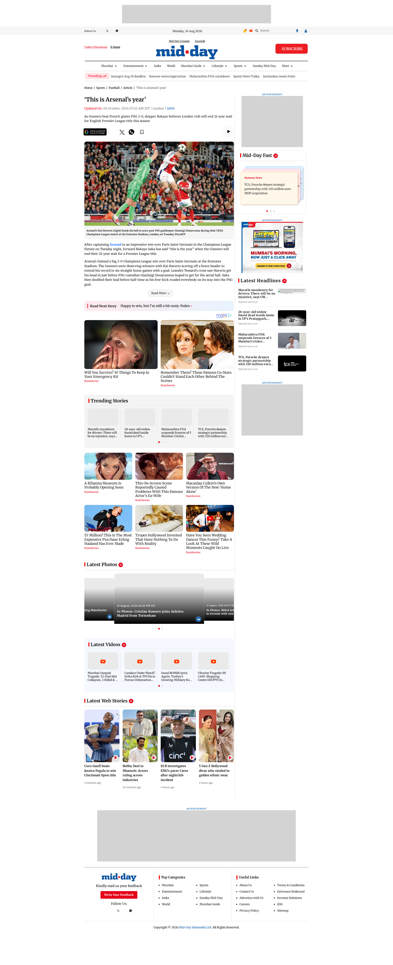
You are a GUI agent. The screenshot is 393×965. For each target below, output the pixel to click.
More (285, 66)
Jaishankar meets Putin (279, 76)
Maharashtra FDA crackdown (209, 76)
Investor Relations (289, 898)
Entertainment (133, 66)
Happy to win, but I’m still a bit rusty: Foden (156, 306)
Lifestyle (217, 66)
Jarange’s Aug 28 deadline (128, 76)
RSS (279, 904)
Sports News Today (246, 76)
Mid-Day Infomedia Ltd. (195, 927)
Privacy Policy (249, 910)
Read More (158, 293)
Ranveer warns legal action (167, 76)
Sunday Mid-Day (264, 66)
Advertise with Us (251, 898)
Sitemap (283, 910)
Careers (244, 904)
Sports (238, 66)
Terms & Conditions (291, 885)
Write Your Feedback (119, 895)
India (157, 66)
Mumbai (107, 66)
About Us (245, 885)
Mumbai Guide (191, 66)
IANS (171, 108)
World (171, 66)
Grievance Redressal (291, 891)
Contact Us (246, 891)
